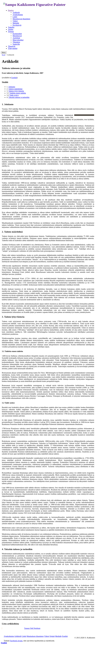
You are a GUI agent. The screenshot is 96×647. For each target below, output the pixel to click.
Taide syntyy (14, 95)
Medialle (16, 23)
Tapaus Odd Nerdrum (32, 628)
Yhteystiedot (12, 48)
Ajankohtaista (18, 15)
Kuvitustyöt (17, 25)
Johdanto (11, 87)
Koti (3, 55)
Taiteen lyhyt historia (16, 91)
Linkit (15, 17)
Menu (4, 52)
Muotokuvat (17, 36)
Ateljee (10, 29)
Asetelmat (16, 38)
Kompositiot (17, 34)
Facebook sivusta (16, 641)
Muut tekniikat (18, 40)
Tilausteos (16, 42)
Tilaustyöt (11, 46)
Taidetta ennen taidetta (17, 93)
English (14, 78)
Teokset (11, 31)
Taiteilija (11, 27)
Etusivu (11, 10)
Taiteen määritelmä (15, 89)
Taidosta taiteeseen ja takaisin (13, 628)
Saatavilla (16, 44)
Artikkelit (16, 12)
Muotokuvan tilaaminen (21, 19)
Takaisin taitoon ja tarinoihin (18, 97)
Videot (15, 21)
